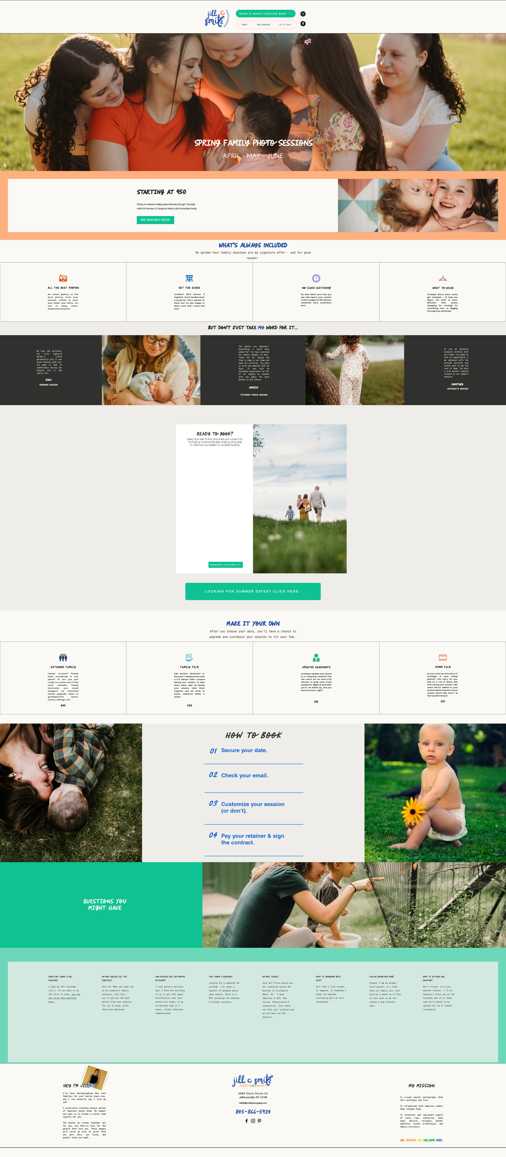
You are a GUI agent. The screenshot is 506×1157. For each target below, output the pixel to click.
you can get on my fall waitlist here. (64, 998)
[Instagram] (303, 13)
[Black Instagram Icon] (253, 1121)
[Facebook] (303, 23)
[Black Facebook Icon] (246, 1121)
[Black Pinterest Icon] (259, 1121)
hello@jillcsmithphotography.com (253, 1103)
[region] (253, 754)
